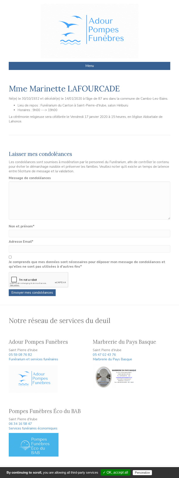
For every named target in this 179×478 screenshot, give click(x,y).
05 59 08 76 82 (20, 354)
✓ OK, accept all (115, 472)
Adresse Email (21, 241)
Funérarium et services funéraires (33, 359)
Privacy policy (164, 472)
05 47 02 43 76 (104, 354)
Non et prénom (21, 226)
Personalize (142, 472)
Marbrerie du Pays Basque (112, 359)
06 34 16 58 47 (20, 424)
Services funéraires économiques (33, 428)
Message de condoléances (30, 178)
